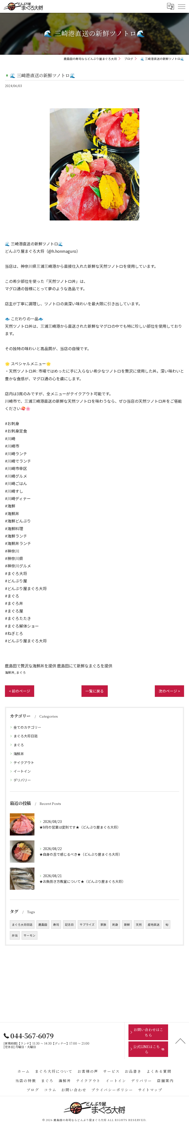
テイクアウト (24, 762)
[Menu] (181, 6)
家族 (103, 924)
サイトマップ (150, 1089)
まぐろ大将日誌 (26, 735)
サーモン (29, 935)
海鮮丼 (10, 672)
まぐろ (21, 672)
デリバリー (22, 780)
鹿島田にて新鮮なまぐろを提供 (84, 666)
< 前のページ (19, 690)
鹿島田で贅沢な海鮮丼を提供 (30, 666)
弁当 (15, 935)
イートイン (22, 771)
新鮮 (127, 924)
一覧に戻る (94, 690)
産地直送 (153, 924)
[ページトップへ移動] (180, 1041)
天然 (139, 924)
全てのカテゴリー (27, 727)
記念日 (69, 924)
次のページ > (169, 690)
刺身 (115, 924)
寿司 (56, 924)
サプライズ (87, 924)
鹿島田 (42, 924)
